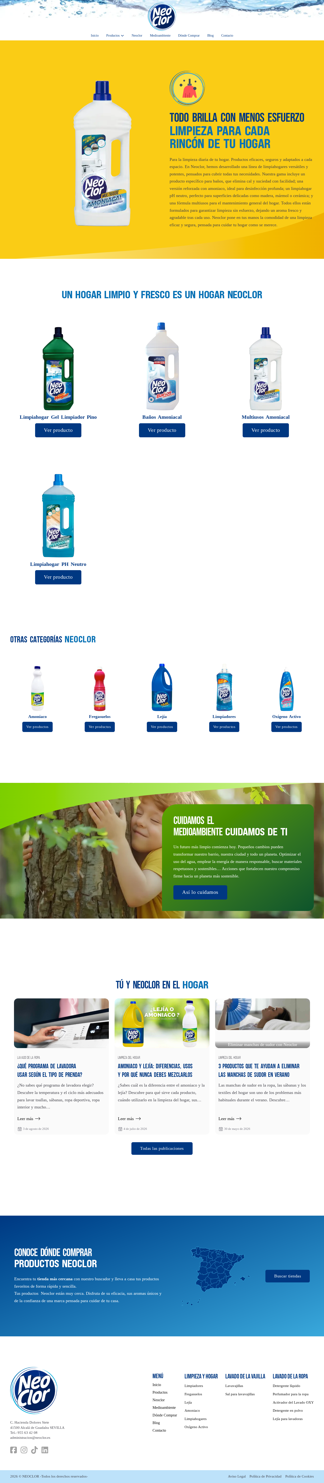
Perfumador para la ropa (291, 1394)
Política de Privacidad (266, 1476)
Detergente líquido (286, 1386)
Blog (210, 35)
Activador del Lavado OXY (293, 1402)
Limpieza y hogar (201, 1376)
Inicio (95, 35)
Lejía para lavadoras (288, 1419)
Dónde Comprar (189, 35)
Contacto (227, 35)
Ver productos (37, 727)
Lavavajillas (234, 1386)
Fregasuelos (193, 1394)
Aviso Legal (237, 1476)
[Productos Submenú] (122, 35)
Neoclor (137, 35)
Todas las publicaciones (162, 1148)
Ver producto (58, 430)
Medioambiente (160, 35)
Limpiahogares (196, 1419)
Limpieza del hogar (129, 1058)
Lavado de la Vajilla (245, 1376)
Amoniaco (192, 1410)
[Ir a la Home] (162, 16)
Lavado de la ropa (28, 1058)
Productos (113, 35)
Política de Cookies (299, 1476)
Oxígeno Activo (196, 1427)
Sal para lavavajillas (240, 1394)
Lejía (188, 1402)
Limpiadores (194, 1386)
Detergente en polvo (288, 1410)
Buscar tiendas (287, 1276)
